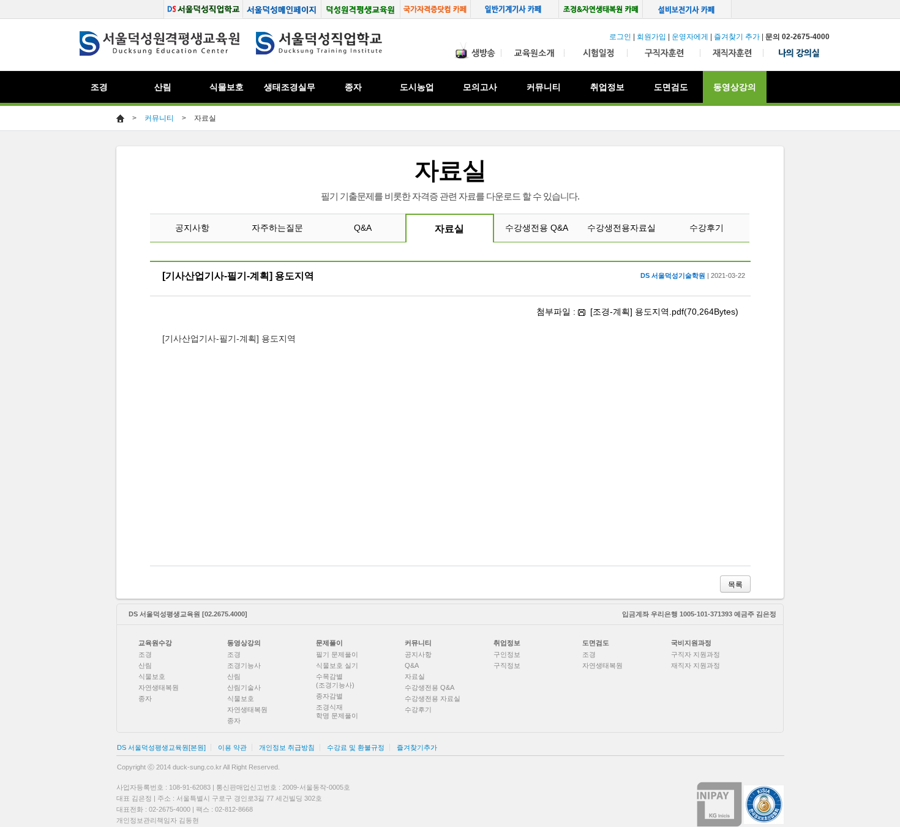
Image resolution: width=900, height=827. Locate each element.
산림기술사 (244, 687)
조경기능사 (244, 665)
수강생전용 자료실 (432, 698)
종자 (145, 698)
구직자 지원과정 (695, 654)
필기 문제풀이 (337, 654)
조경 (145, 654)
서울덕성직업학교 (202, 9)
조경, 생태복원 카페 (601, 9)
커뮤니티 (159, 118)
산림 (145, 665)
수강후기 (706, 228)
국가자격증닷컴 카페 (435, 9)
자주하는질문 (277, 228)
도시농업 (417, 87)
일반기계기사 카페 (515, 9)
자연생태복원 (158, 687)
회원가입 (651, 36)
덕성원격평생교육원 (360, 9)
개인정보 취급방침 (287, 747)
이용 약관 (232, 747)
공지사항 (192, 228)
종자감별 (329, 696)
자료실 (449, 228)
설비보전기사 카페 (687, 9)
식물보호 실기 (337, 665)
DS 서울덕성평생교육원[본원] (161, 747)
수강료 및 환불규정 (355, 747)
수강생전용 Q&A (536, 228)
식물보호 (226, 87)
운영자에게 (690, 36)
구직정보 (506, 665)
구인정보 (506, 654)
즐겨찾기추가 (417, 747)
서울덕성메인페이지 (281, 9)
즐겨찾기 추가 (737, 36)
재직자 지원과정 (695, 665)
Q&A (363, 228)
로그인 (620, 36)
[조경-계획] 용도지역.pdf (637, 311)
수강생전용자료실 (621, 228)
